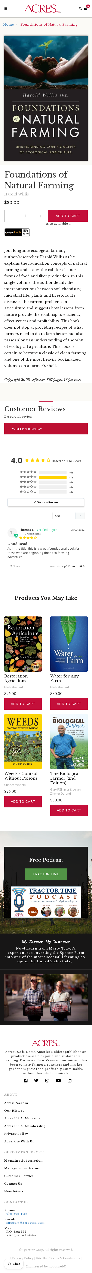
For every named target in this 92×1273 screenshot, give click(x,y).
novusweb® (57, 1266)
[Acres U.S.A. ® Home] (42, 8)
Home (8, 24)
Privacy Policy (16, 1134)
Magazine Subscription (23, 1160)
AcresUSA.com (16, 1103)
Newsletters (14, 1191)
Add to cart (23, 704)
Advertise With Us (19, 1141)
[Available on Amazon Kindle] (17, 232)
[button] (75, 566)
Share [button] (16, 566)
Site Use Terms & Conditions (58, 1258)
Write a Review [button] (47, 502)
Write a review (27, 429)
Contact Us (13, 1184)
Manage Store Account (23, 1168)
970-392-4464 (17, 1214)
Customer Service (19, 1176)
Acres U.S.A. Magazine (22, 1118)
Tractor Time (46, 874)
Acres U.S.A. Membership (25, 1126)
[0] (86, 8)
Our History (14, 1111)
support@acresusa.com (25, 1223)
